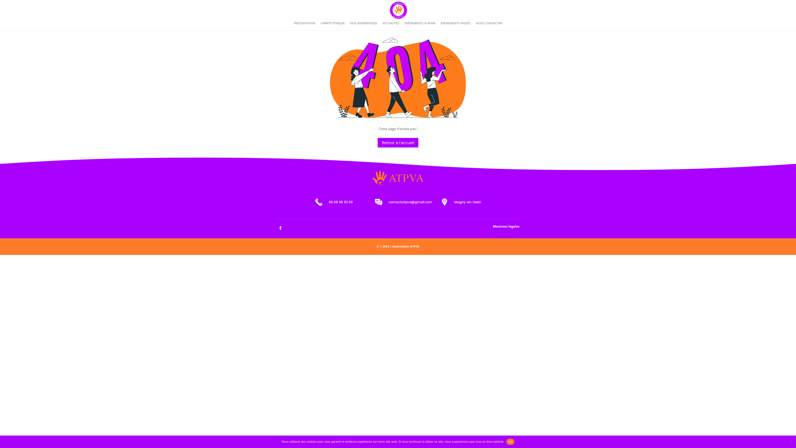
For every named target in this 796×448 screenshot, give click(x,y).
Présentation (304, 23)
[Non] (791, 442)
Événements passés (456, 23)
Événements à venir (420, 23)
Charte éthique (333, 23)
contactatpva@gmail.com (410, 202)
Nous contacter (489, 23)
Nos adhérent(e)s (363, 23)
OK (510, 441)
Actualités (391, 23)
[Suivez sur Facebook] (280, 228)
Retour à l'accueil (398, 142)
